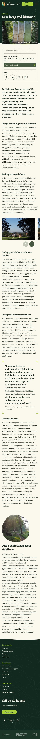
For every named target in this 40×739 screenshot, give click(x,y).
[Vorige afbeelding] (26, 244)
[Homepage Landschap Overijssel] (8, 4)
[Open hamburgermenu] (36, 4)
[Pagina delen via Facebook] (6, 77)
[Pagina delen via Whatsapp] (18, 77)
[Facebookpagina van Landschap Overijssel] (4, 720)
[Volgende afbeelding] (32, 244)
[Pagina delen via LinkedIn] (12, 77)
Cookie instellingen (8, 692)
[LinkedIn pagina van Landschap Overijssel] (11, 720)
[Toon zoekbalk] (18, 4)
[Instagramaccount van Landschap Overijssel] (25, 77)
